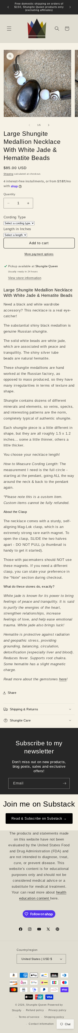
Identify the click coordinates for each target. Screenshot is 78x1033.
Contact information (41, 1023)
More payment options (39, 254)
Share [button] (12, 692)
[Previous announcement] (8, 7)
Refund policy (35, 1010)
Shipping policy (54, 1017)
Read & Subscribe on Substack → (39, 818)
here (63, 679)
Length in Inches (17, 229)
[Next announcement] (70, 7)
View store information (24, 278)
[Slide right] (48, 125)
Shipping (8, 174)
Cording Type (15, 217)
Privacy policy (57, 1010)
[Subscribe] (64, 783)
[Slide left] (29, 125)
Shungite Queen (36, 1004)
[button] (9, 29)
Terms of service (29, 1017)
